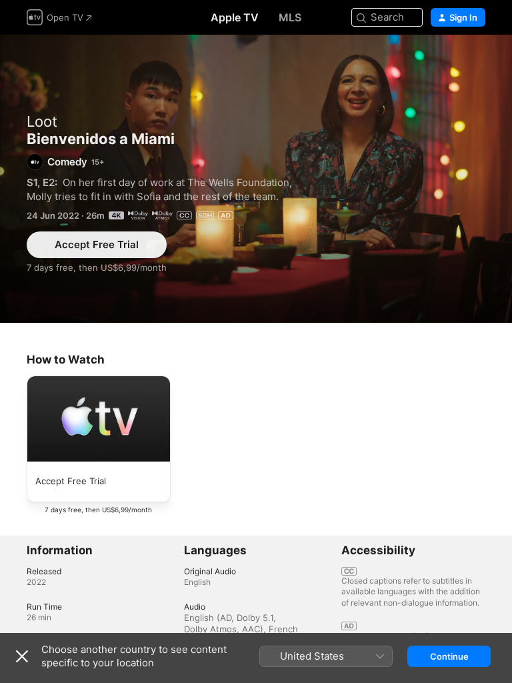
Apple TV (235, 17)
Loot (42, 121)
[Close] (22, 656)
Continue (449, 656)
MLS (290, 17)
